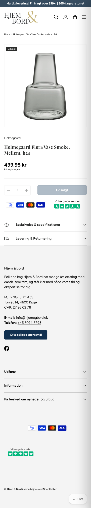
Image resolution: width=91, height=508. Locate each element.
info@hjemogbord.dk (32, 318)
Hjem (7, 34)
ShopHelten (50, 489)
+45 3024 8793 (29, 323)
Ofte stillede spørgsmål (26, 335)
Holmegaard (12, 138)
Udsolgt (62, 190)
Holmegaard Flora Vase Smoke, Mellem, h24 (35, 34)
